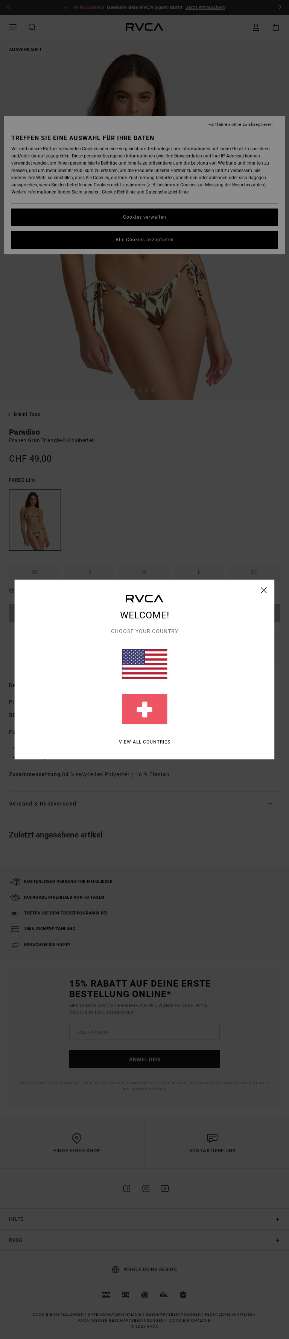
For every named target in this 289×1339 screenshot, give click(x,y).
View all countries (144, 742)
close (264, 590)
